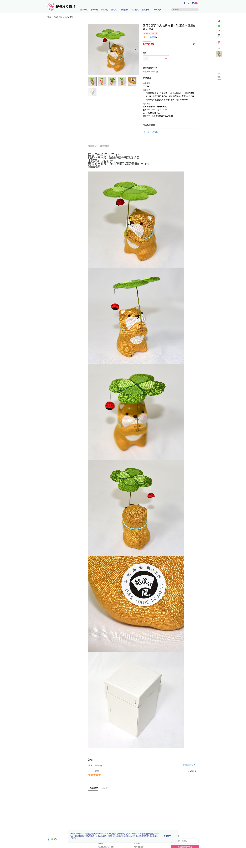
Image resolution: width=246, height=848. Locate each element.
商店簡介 (101, 844)
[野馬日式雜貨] (61, 7)
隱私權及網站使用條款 (106, 847)
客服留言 (137, 844)
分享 (147, 132)
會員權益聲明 (139, 847)
